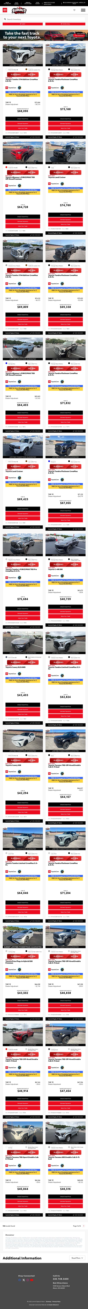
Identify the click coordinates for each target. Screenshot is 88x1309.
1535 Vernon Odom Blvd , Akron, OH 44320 (74, 3)
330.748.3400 (7, 3)
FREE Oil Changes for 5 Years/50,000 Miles (22, 92)
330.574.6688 (27, 3)
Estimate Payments (22, 123)
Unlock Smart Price (22, 118)
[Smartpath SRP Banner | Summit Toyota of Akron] (44, 35)
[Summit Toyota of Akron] (19, 10)
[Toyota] (5, 10)
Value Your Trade (22, 128)
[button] (41, 52)
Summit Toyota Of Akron (12, 137)
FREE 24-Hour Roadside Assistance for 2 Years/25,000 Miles (23, 95)
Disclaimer (81, 34)
